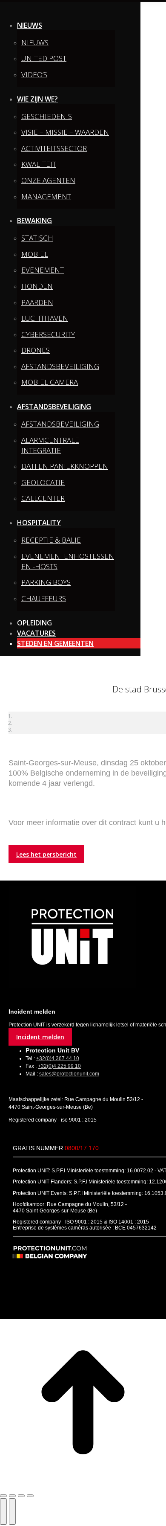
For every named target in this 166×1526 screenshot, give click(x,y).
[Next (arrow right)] (12, 1511)
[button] (70, 10)
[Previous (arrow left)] (3, 1511)
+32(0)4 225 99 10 (59, 1066)
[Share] (12, 1495)
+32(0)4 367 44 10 (57, 1058)
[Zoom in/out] (30, 1495)
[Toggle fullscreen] (21, 1495)
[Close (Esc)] (3, 1495)
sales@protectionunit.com (69, 1074)
